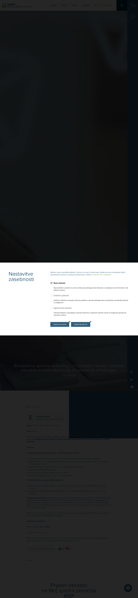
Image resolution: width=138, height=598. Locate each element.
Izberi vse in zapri (59, 324)
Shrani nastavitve (80, 324)
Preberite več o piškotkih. (101, 275)
